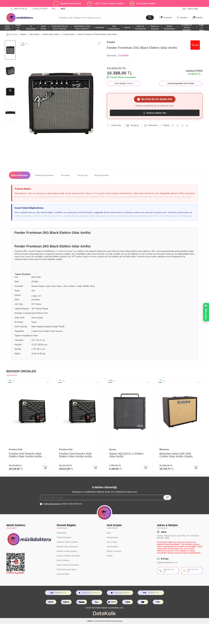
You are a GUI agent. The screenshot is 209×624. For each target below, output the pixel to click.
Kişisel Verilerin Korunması (68, 565)
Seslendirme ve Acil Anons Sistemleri (82, 27)
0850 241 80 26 (20, 9)
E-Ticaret (95, 621)
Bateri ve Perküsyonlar (140, 27)
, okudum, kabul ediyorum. (62, 504)
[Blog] (54, 8)
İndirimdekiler (112, 547)
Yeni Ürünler (112, 542)
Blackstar (164, 449)
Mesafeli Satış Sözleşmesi (67, 547)
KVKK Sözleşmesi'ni (51, 504)
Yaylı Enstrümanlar (114, 27)
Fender (111, 42)
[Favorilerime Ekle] (47, 382)
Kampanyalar (112, 537)
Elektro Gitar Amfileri (51, 34)
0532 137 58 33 (40, 9)
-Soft (89, 621)
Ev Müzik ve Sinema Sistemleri (187, 27)
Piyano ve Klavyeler (155, 27)
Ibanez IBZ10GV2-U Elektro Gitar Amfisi (126, 455)
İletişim (110, 556)
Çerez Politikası (63, 560)
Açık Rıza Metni (63, 574)
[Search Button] (150, 17)
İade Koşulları (101, 175)
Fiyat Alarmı (153, 125)
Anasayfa (13, 34)
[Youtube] (63, 8)
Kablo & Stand (201, 27)
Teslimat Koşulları (64, 537)
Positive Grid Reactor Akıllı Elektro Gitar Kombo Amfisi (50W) (75, 455)
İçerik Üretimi (43, 27)
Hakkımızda (61, 533)
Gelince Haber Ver (156, 113)
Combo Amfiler (68, 34)
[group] (60, 102)
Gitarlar (127, 27)
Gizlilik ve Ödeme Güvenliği (68, 556)
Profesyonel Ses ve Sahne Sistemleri (60, 27)
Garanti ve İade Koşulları (67, 551)
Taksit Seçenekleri (44, 175)
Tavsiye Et (134, 125)
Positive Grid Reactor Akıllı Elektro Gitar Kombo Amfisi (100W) (25, 455)
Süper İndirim (7, 27)
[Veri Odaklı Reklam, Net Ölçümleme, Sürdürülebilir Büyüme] (104, 614)
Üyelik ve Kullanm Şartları (67, 542)
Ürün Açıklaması (19, 175)
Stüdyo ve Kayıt (18, 27)
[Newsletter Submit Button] (167, 497)
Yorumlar (65, 175)
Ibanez (112, 449)
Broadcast (99, 27)
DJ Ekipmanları (31, 27)
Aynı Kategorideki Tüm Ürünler (180, 83)
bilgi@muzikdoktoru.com (167, 562)
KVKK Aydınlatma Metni (66, 569)
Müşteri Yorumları (114, 551)
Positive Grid (15, 449)
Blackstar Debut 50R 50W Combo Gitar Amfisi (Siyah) (176, 455)
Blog (109, 533)
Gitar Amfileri (34, 34)
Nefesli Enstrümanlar (169, 27)
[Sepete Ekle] (45, 467)
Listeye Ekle (116, 125)
